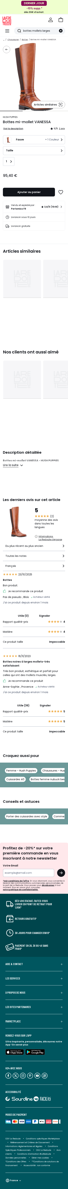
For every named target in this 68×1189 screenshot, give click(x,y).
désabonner (48, 885)
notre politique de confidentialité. (20, 889)
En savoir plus (20, 1044)
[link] (34, 207)
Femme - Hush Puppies (21, 770)
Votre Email (10, 865)
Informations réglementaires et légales (23, 1146)
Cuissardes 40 (15, 779)
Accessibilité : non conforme (37, 1165)
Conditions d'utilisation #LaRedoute (34, 1154)
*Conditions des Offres (15, 1161)
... (3, 39)
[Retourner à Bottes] (6, 49)
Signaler (44, 616)
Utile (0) (23, 616)
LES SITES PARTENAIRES (18, 1007)
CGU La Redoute (43, 1150)
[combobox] (34, 547)
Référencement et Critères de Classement (30, 1142)
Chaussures (13, 39)
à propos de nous (15, 992)
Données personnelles (15, 1157)
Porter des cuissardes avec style (26, 816)
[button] (60, 19)
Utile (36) (23, 705)
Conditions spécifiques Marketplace (43, 1138)
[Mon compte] (50, 19)
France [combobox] (14, 1180)
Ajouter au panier (29, 192)
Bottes (25, 39)
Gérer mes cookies (40, 1157)
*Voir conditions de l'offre (16, 881)
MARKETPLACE (13, 1021)
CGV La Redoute (12, 1138)
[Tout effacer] (61, 31)
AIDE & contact (14, 964)
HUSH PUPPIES (10, 117)
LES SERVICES (12, 978)
